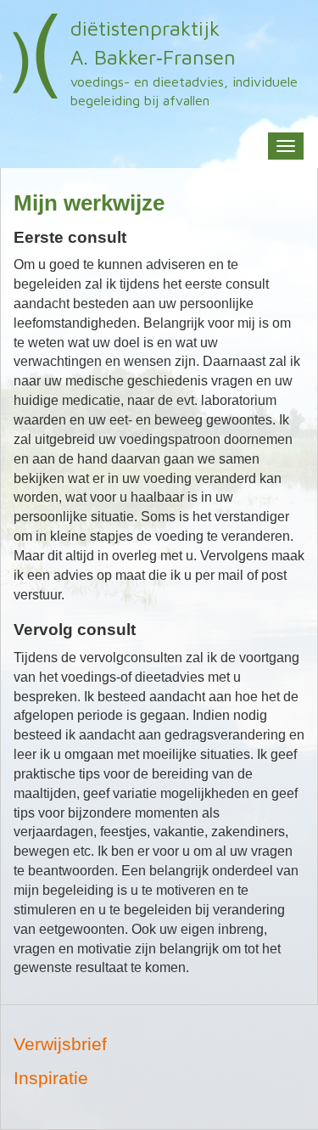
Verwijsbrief (60, 1044)
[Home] (35, 56)
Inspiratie (51, 1078)
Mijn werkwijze (89, 203)
